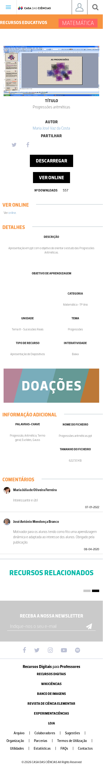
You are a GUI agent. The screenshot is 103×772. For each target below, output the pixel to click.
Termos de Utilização (74, 741)
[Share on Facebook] (27, 145)
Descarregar (51, 161)
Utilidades (19, 748)
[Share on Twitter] (14, 145)
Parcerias (43, 741)
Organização (18, 741)
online (12, 213)
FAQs (67, 748)
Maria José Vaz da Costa (51, 128)
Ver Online (51, 177)
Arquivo (22, 733)
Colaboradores (47, 733)
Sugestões (75, 733)
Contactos (85, 748)
